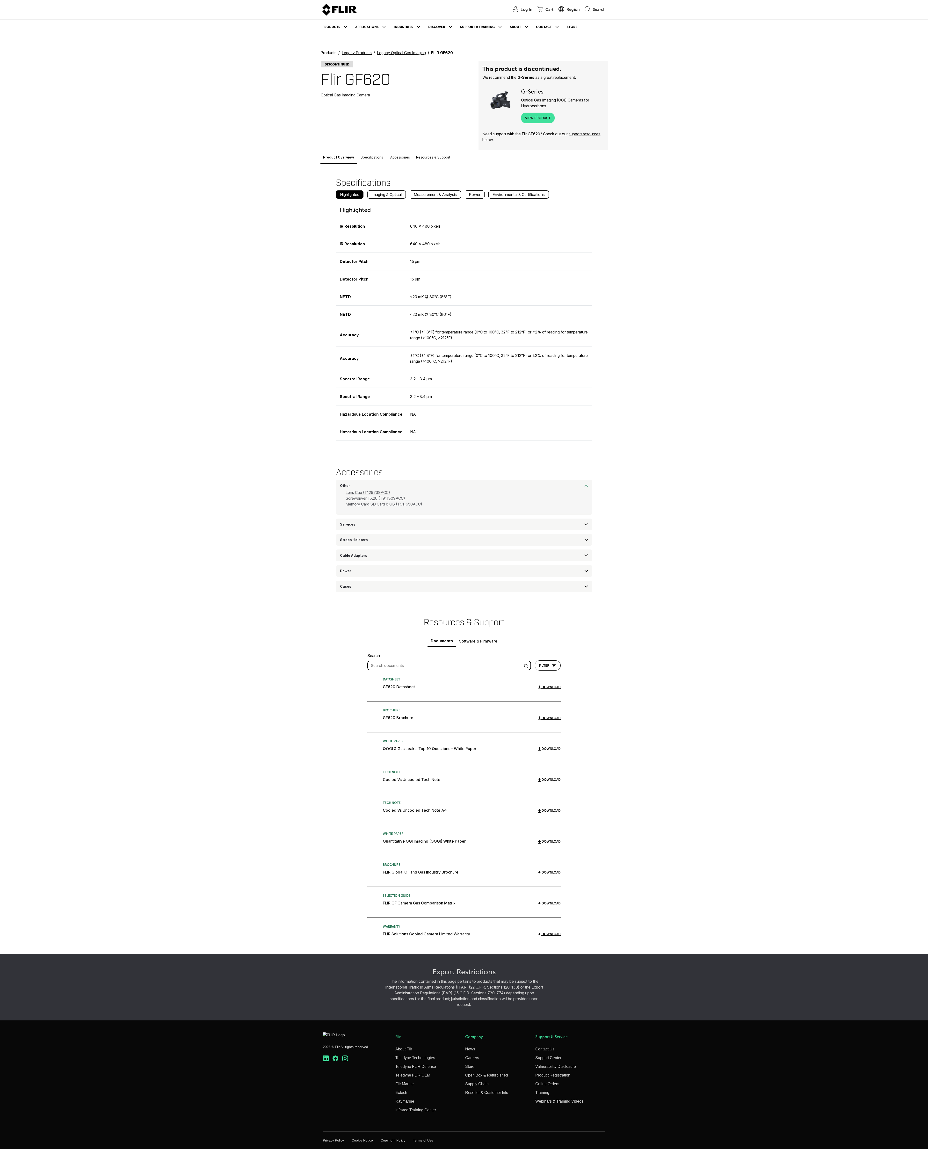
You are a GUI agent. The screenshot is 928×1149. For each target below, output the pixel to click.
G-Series (525, 77)
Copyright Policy (393, 1140)
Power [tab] (474, 194)
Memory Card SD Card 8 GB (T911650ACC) (384, 504)
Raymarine (404, 1101)
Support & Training (477, 27)
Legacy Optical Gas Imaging (401, 52)
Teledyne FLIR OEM (412, 1075)
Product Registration (552, 1075)
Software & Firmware (478, 641)
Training (542, 1093)
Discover (436, 27)
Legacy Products (357, 52)
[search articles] (527, 665)
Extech (401, 1093)
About (515, 27)
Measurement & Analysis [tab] (435, 194)
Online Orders (547, 1084)
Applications (367, 27)
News (470, 1049)
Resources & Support (433, 157)
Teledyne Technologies (415, 1058)
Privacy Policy (333, 1140)
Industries (403, 27)
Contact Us (544, 1049)
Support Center (548, 1058)
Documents (442, 640)
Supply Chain (477, 1084)
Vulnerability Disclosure (555, 1066)
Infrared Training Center (415, 1110)
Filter (544, 665)
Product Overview (338, 157)
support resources (584, 133)
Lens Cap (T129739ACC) (368, 492)
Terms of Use (423, 1140)
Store (572, 27)
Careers (472, 1058)
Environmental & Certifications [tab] (519, 194)
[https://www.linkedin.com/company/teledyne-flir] (326, 1058)
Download (551, 687)
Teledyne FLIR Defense (415, 1066)
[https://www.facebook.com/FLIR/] (335, 1058)
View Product (538, 118)
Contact (544, 27)
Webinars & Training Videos (559, 1101)
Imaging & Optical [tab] (386, 194)
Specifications (372, 157)
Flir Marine (404, 1084)
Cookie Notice (362, 1140)
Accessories (400, 157)
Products (331, 27)
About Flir (403, 1049)
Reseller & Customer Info (486, 1093)
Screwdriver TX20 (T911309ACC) (375, 498)
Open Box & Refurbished (486, 1075)
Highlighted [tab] (349, 194)
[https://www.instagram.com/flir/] (345, 1058)
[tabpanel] (464, 321)
